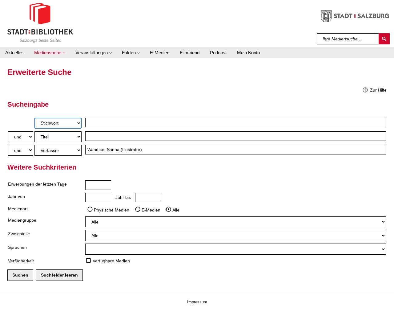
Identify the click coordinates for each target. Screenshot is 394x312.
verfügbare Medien (111, 260)
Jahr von (16, 196)
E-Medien (151, 209)
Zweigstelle (19, 233)
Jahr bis (123, 197)
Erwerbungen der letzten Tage (37, 184)
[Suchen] (384, 38)
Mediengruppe (22, 220)
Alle (175, 209)
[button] (49, 52)
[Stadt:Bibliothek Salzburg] (40, 22)
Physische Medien (111, 209)
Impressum (197, 302)
